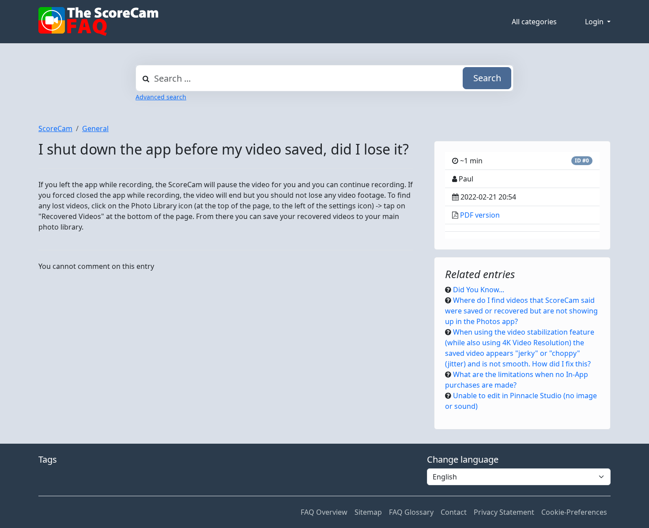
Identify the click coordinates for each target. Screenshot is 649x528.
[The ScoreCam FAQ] (98, 21)
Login (595, 21)
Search (487, 78)
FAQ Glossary (411, 512)
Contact (454, 512)
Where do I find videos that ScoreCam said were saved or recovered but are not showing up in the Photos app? (521, 310)
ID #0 (582, 160)
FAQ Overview (324, 512)
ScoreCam (55, 128)
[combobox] (324, 78)
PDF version (480, 215)
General (95, 128)
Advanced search (161, 97)
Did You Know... (478, 289)
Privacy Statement (504, 512)
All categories (534, 21)
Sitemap (368, 512)
